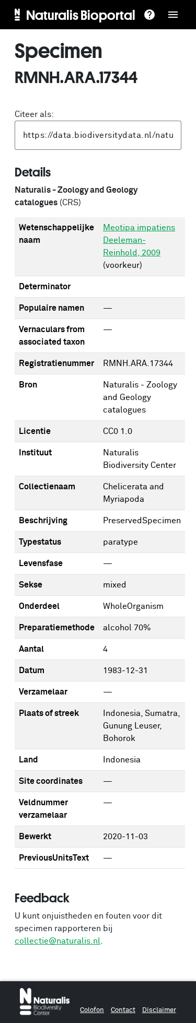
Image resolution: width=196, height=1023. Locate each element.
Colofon (92, 1010)
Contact (123, 1010)
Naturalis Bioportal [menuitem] (80, 14)
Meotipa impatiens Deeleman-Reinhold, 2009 (139, 240)
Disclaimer (159, 1010)
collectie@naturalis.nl (57, 941)
